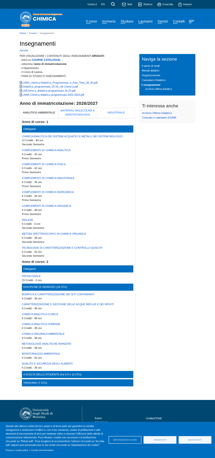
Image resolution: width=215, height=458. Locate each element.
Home (23, 33)
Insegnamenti (152, 84)
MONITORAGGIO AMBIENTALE (41, 353)
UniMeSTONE (154, 418)
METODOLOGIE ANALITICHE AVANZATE (46, 343)
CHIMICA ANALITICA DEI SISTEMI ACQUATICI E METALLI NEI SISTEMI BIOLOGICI (72, 136)
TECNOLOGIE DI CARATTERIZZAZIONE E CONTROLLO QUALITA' (62, 247)
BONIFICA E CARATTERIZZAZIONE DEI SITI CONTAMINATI (58, 294)
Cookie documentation (42, 450)
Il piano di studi (151, 65)
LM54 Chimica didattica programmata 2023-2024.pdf (53, 94)
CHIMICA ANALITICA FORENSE (41, 324)
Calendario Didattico (154, 80)
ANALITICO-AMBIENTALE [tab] (39, 112)
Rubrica (148, 4)
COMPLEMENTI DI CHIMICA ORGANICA (46, 205)
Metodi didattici (151, 70)
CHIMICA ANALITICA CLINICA (40, 314)
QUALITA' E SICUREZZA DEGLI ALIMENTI (47, 363)
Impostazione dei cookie (125, 440)
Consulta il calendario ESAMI (159, 117)
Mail (129, 4)
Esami (98, 418)
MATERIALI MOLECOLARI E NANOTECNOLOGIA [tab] (78, 112)
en (103, 4)
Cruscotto (167, 4)
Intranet (187, 4)
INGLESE (27, 219)
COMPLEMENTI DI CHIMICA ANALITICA (46, 150)
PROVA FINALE (31, 276)
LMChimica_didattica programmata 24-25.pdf (49, 90)
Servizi (163, 21)
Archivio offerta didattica (158, 89)
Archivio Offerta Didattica (157, 113)
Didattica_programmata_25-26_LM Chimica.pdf (50, 86)
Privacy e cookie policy (17, 450)
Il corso (91, 21)
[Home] (41, 19)
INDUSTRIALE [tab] (116, 112)
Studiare (127, 21)
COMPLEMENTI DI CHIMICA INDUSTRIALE (48, 178)
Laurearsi (145, 21)
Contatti (179, 21)
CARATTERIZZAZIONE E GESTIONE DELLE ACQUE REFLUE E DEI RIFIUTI (68, 304)
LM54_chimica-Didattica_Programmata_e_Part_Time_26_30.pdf (60, 82)
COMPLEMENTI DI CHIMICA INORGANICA (48, 192)
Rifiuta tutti (160, 440)
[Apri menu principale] (192, 21)
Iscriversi (109, 21)
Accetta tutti (195, 440)
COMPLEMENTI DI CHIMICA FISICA (44, 164)
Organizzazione (151, 75)
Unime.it (92, 4)
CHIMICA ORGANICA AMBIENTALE (43, 333)
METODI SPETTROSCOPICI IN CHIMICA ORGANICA (54, 233)
